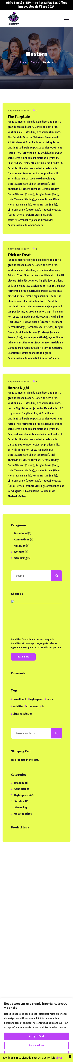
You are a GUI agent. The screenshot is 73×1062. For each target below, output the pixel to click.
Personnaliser (36, 1045)
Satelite (19, 552)
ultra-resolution (22, 713)
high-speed (36, 699)
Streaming (20, 558)
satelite (18, 706)
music (50, 699)
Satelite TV (21, 801)
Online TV (19, 545)
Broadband (21, 533)
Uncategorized (23, 813)
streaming (32, 706)
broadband (19, 699)
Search (56, 733)
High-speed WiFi (23, 795)
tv (43, 706)
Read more (23, 656)
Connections (21, 539)
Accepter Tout (36, 1036)
